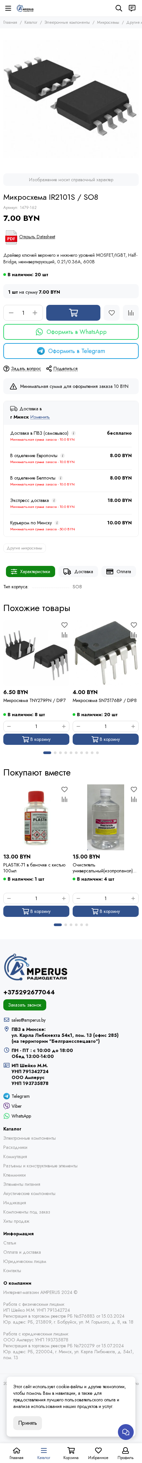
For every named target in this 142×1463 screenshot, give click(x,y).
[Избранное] (112, 313)
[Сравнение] (131, 313)
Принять (27, 1423)
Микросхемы (108, 22)
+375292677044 (29, 992)
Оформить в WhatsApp (77, 332)
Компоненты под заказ (26, 1212)
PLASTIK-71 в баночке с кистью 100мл (34, 868)
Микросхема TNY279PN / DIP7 (34, 700)
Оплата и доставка (22, 1252)
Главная (10, 22)
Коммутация (15, 1156)
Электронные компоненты (67, 22)
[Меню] (8, 8)
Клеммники (14, 1175)
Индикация (14, 1203)
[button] (47, 752)
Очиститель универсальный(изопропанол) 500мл (103, 868)
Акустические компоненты (29, 1193)
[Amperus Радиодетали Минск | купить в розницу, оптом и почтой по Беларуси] (25, 8)
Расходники (15, 1147)
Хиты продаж (16, 1221)
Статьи (9, 1243)
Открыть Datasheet (37, 236)
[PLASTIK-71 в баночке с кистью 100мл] (36, 817)
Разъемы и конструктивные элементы (40, 1166)
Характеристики (35, 571)
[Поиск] (118, 8)
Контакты (12, 1270)
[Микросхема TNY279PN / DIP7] (36, 653)
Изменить (40, 417)
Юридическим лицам (24, 1261)
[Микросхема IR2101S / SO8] (71, 99)
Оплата (124, 571)
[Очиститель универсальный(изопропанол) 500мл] (106, 817)
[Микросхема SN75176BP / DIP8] (106, 653)
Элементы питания (21, 1184)
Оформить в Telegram (76, 351)
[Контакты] (132, 8)
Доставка (83, 571)
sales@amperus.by (29, 1020)
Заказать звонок (24, 1005)
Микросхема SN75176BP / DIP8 (105, 700)
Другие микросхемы (24, 548)
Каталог (30, 22)
